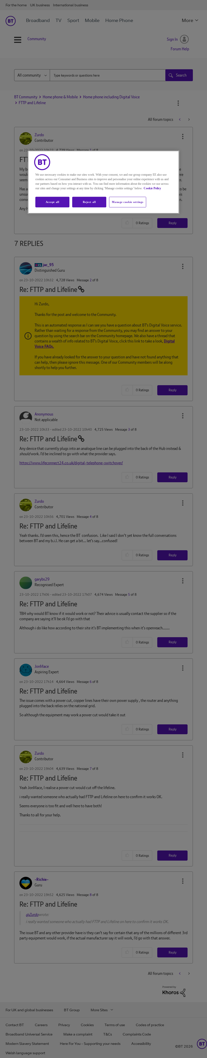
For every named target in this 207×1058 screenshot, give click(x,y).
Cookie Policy (152, 188)
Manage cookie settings (127, 201)
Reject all (89, 201)
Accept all (52, 201)
